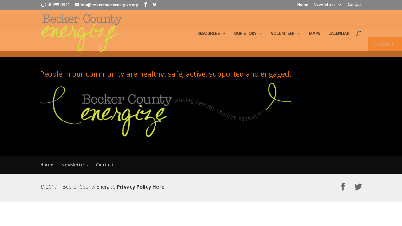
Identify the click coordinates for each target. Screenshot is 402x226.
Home (302, 5)
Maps (314, 33)
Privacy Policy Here (141, 186)
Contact (355, 5)
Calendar (338, 33)
